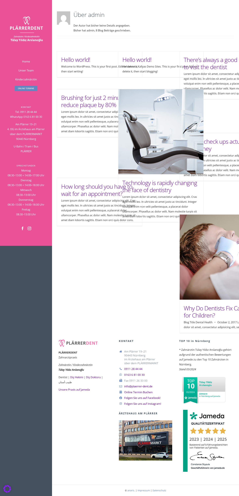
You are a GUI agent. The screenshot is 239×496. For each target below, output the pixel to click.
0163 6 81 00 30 (134, 375)
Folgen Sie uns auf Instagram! (142, 404)
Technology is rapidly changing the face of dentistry (161, 131)
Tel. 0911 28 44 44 (26, 112)
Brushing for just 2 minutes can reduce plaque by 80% (99, 101)
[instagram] (29, 228)
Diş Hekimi (76, 377)
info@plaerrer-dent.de (138, 386)
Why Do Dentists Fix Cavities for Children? (222, 257)
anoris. (131, 490)
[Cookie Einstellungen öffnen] (7, 492)
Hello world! (75, 60)
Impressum (144, 490)
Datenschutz (159, 490)
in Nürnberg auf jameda (209, 395)
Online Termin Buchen (138, 392)
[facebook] (22, 228)
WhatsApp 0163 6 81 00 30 (26, 117)
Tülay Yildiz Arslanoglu (205, 384)
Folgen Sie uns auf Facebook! (142, 398)
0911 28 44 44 (133, 369)
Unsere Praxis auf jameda (74, 389)
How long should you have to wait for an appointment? (96, 190)
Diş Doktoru (93, 377)
